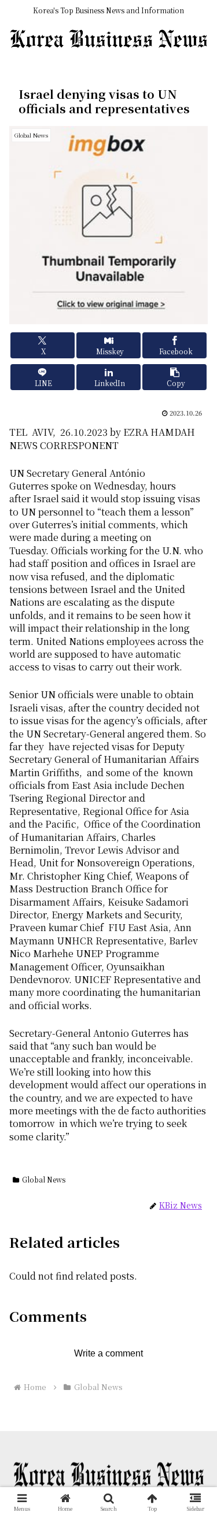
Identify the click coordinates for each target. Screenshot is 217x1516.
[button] (174, 377)
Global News (43, 1179)
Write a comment (108, 1353)
